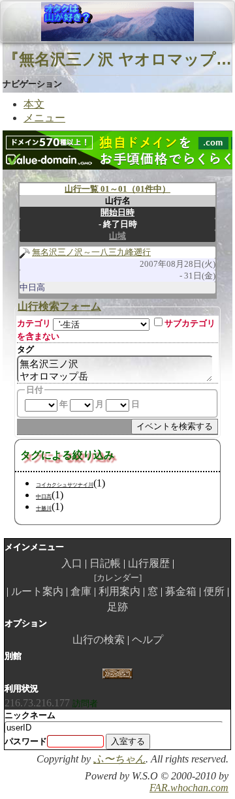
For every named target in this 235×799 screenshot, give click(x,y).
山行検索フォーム (59, 306)
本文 (34, 104)
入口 (71, 563)
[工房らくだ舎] (117, 672)
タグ (25, 349)
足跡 (117, 606)
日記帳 (105, 563)
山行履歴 (149, 563)
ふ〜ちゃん (119, 758)
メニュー (44, 117)
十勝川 (44, 508)
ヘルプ (147, 639)
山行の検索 (98, 639)
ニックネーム (30, 715)
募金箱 (180, 591)
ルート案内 (37, 591)
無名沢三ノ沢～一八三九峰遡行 (91, 252)
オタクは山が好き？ (77, 21)
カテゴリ (34, 323)
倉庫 (80, 591)
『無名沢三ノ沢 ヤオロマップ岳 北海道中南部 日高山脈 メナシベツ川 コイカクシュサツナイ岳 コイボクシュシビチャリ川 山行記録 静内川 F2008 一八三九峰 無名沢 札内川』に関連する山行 (117, 59)
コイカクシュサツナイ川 (64, 485)
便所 (214, 591)
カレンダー (118, 577)
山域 (117, 236)
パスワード (26, 741)
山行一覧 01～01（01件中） (117, 189)
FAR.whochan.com (188, 787)
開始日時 (117, 212)
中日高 (44, 497)
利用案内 (119, 591)
